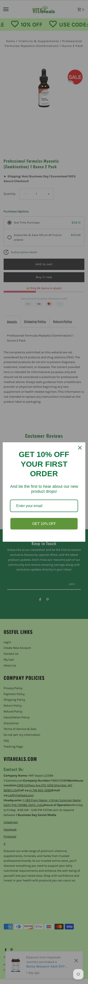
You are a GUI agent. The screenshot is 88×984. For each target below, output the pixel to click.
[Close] (79, 447)
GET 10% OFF (44, 524)
